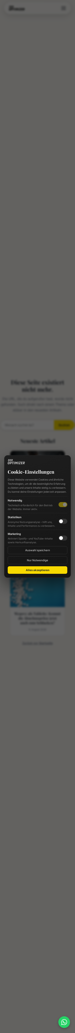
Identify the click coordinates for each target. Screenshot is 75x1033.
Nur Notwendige (37, 560)
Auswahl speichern (37, 550)
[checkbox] (63, 521)
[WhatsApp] (64, 1022)
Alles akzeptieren (37, 570)
